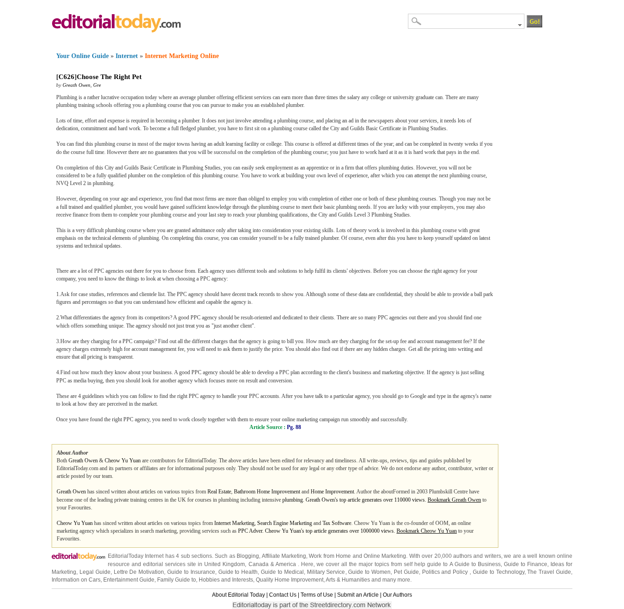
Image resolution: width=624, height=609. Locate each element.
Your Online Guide (82, 56)
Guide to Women (369, 572)
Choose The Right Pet (109, 76)
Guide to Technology (498, 572)
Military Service (326, 572)
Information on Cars (76, 580)
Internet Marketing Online (182, 56)
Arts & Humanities (348, 580)
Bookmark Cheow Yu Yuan (427, 531)
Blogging (248, 556)
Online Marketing (385, 556)
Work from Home (330, 556)
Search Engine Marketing (284, 523)
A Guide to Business (475, 564)
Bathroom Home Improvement (267, 491)
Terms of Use (317, 595)
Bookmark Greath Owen (454, 500)
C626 (66, 76)
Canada (259, 564)
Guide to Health (238, 572)
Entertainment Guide (128, 580)
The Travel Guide (549, 572)
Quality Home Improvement (289, 580)
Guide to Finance (525, 564)
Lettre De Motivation (139, 572)
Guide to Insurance (191, 572)
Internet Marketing (234, 523)
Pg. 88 (294, 427)
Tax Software (337, 523)
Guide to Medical (282, 572)
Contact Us (282, 595)
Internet (127, 56)
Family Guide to (176, 580)
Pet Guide (406, 572)
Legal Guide (95, 572)
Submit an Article (358, 595)
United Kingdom (224, 564)
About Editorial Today (238, 595)
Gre (97, 85)
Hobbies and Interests (226, 580)
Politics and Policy (446, 572)
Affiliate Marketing (284, 556)
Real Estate (219, 491)
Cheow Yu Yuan (123, 460)
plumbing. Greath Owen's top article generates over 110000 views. (355, 500)
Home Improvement (332, 491)
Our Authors (397, 595)
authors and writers (477, 556)
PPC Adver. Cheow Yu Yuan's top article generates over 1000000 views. (317, 531)
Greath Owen (76, 85)
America (285, 564)
